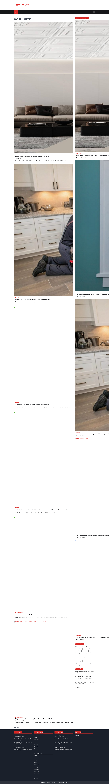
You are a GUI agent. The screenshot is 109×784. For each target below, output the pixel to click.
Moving (83, 657)
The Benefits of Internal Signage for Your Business (28, 614)
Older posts (16, 727)
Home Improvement (41, 12)
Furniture (30, 12)
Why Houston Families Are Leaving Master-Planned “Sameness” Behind (34, 719)
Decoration (21, 12)
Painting (89, 657)
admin (17, 158)
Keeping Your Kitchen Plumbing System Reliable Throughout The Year (33, 299)
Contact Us (78, 12)
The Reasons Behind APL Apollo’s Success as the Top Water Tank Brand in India (84, 683)
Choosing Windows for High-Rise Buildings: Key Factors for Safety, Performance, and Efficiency (83, 675)
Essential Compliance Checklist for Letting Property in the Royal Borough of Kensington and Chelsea (41, 509)
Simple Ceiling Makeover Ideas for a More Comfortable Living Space (32, 156)
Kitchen (77, 657)
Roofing (88, 663)
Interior (89, 655)
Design (70, 12)
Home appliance (87, 653)
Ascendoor (56, 782)
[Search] (94, 12)
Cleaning (84, 647)
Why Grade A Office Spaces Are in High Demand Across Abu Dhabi (32, 404)
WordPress (67, 782)
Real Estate (52, 12)
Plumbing (17, 297)
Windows (77, 665)
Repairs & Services (80, 663)
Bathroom (78, 647)
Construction (79, 534)
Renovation (62, 12)
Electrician (78, 651)
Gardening (78, 653)
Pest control (78, 659)
